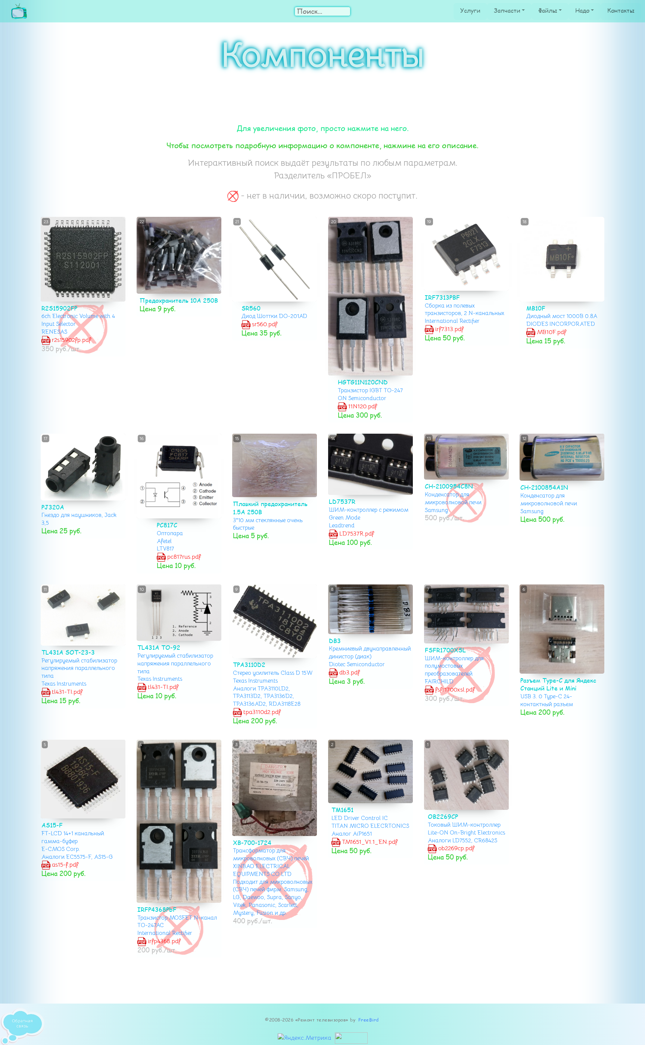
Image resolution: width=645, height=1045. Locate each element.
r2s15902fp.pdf (70, 340)
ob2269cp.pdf (455, 848)
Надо (582, 10)
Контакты (621, 10)
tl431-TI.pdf (66, 692)
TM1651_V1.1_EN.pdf (369, 841)
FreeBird (368, 1020)
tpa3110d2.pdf (261, 712)
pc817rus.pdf (183, 557)
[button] (526, 259)
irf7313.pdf (448, 329)
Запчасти (507, 10)
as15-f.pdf (64, 864)
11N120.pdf (362, 406)
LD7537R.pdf (356, 533)
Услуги (470, 10)
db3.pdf (349, 672)
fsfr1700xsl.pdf (453, 689)
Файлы (547, 10)
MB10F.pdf (551, 332)
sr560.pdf (264, 324)
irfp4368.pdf (163, 941)
